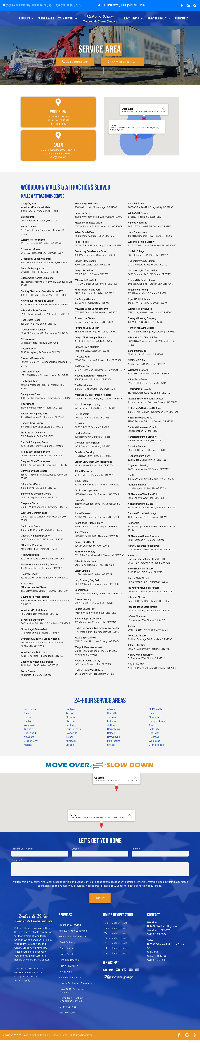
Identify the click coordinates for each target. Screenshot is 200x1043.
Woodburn (58, 112)
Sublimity (71, 724)
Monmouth (155, 717)
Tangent (112, 717)
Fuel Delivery (67, 942)
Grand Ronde (156, 744)
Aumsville (71, 740)
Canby (27, 721)
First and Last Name (22, 848)
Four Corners (73, 728)
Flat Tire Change (69, 959)
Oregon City (30, 740)
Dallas (152, 713)
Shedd (111, 744)
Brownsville (113, 736)
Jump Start (66, 954)
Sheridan (154, 732)
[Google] (188, 5)
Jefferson (112, 724)
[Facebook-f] (181, 5)
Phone (136, 848)
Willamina (154, 740)
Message (16, 860)
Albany (111, 709)
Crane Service (68, 1006)
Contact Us (182, 18)
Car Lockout (67, 948)
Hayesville (71, 732)
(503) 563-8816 (158, 960)
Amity (152, 724)
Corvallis (112, 713)
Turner (69, 736)
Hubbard (71, 709)
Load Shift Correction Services (72, 990)
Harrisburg (113, 728)
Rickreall (154, 736)
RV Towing (66, 971)
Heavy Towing (131, 18)
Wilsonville (30, 724)
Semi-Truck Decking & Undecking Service (73, 999)
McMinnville (155, 709)
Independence (157, 721)
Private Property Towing (73, 930)
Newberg (29, 736)
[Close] (162, 108)
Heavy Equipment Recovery (76, 983)
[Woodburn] (58, 102)
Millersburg (113, 740)
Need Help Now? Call (112, 5)
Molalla (28, 744)
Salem (58, 145)
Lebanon (112, 721)
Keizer (27, 717)
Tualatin (28, 728)
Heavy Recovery (157, 18)
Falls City (154, 728)
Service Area (46, 18)
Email (75, 848)
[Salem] (58, 135)
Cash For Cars (67, 1012)
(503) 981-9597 (136, 5)
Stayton (70, 721)
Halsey (111, 732)
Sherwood (30, 732)
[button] (144, 119)
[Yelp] (194, 5)
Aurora (69, 713)
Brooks (70, 744)
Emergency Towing (70, 924)
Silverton (71, 717)
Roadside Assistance (71, 936)
